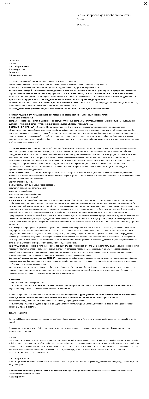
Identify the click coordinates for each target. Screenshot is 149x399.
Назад (7, 4)
